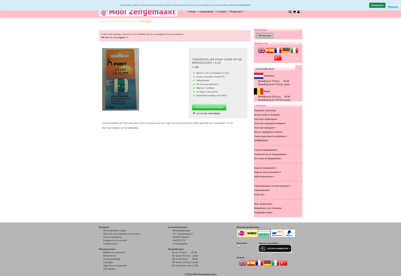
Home (102, 21)
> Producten (235, 11)
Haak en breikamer (112, 237)
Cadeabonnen (110, 243)
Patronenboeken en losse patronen (271, 186)
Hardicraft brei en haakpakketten (270, 154)
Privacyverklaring (111, 259)
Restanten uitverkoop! (265, 110)
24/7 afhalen (109, 269)
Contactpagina (180, 243)
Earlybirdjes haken (263, 212)
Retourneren (109, 255)
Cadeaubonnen (262, 190)
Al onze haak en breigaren (267, 114)
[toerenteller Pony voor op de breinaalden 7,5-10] (120, 79)
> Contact (221, 11)
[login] (298, 11)
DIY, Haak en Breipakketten (267, 158)
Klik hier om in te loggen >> (114, 37)
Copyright (108, 262)
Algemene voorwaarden (115, 265)
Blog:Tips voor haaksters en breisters (122, 234)
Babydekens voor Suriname (268, 208)
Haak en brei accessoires (122, 21)
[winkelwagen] (294, 11)
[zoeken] (290, 11)
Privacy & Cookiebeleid (240, 5)
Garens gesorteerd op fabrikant (269, 136)
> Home (191, 11)
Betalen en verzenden (114, 252)
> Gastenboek (205, 11)
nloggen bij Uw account (116, 240)
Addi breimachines (263, 176)
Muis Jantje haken (263, 204)
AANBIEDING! (261, 140)
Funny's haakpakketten (265, 150)
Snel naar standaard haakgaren (270, 123)
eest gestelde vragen (115, 230)
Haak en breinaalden (264, 168)
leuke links (259, 194)
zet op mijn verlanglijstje (208, 113)
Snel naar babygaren (264, 127)
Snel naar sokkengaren (265, 119)
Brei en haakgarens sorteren (268, 132)
